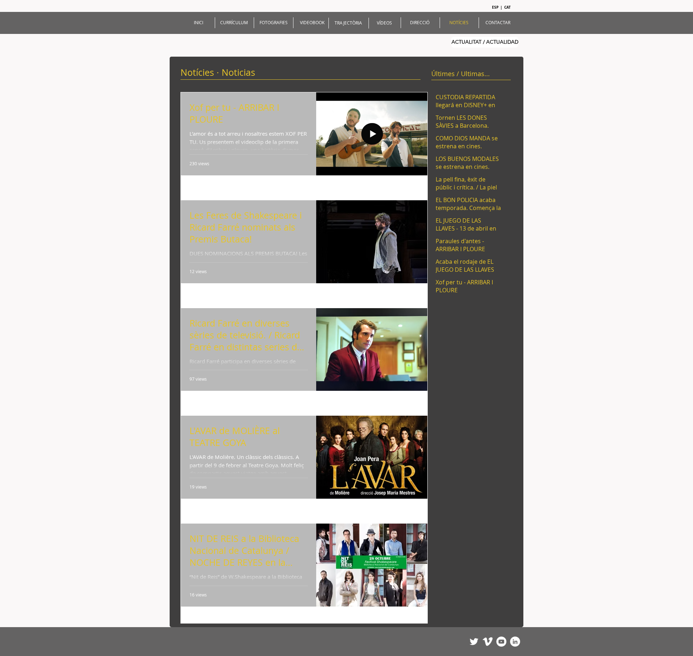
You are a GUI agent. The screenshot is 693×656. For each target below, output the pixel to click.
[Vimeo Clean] (488, 642)
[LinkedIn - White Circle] (515, 642)
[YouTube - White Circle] (501, 642)
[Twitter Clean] (474, 642)
